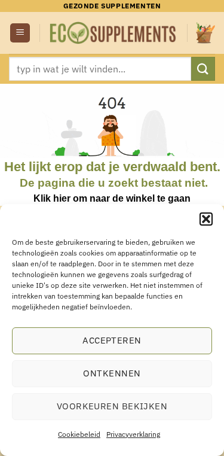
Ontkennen (111, 373)
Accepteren (112, 340)
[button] (206, 219)
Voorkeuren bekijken (112, 406)
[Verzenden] (203, 68)
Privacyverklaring (133, 434)
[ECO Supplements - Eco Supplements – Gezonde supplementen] (113, 33)
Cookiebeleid (79, 434)
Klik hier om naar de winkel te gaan (112, 198)
